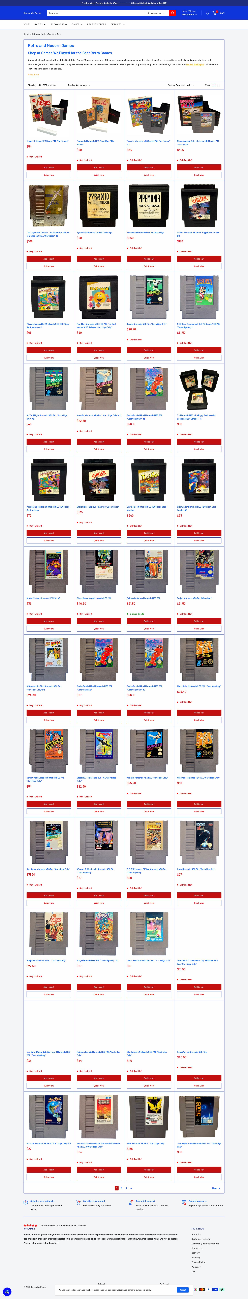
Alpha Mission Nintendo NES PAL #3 (43, 598)
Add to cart (48, 167)
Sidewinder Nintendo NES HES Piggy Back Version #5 (196, 508)
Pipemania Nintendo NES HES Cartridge (145, 232)
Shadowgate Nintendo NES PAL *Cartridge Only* (147, 1053)
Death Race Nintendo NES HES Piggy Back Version (146, 508)
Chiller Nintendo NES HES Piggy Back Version (98, 506)
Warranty (196, 1266)
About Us (196, 1234)
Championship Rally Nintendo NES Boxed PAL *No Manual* (198, 143)
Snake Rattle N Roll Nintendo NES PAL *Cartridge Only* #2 (145, 688)
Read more (33, 74)
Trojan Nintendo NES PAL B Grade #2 (194, 598)
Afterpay (195, 1257)
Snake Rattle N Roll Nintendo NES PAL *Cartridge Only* (95, 688)
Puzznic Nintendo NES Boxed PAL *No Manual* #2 (148, 143)
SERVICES (116, 24)
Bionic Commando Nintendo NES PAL (94, 598)
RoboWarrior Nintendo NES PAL (192, 1052)
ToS (193, 1271)
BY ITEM (38, 24)
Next (214, 1188)
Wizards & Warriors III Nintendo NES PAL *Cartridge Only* (96, 871)
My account (188, 14)
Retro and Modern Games (43, 34)
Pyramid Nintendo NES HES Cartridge (94, 232)
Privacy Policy (198, 1262)
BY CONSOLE (57, 24)
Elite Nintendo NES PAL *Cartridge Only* (146, 1143)
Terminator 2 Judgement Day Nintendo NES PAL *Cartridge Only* (197, 962)
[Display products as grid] (214, 85)
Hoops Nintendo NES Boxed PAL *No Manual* (47, 141)
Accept (183, 1290)
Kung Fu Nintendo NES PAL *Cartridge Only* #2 (99, 415)
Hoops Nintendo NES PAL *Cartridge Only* (46, 960)
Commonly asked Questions (205, 1243)
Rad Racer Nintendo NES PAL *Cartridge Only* (48, 869)
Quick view (49, 175)
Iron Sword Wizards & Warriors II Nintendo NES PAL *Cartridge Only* (48, 1053)
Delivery (195, 1252)
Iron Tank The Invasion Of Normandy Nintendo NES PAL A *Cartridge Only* (98, 1145)
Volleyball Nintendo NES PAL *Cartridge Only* (198, 777)
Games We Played (195, 64)
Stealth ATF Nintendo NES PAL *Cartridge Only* (96, 779)
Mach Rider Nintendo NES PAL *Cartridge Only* (199, 686)
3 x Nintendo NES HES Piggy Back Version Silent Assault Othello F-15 (196, 417)
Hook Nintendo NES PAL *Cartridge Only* (196, 869)
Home (26, 34)
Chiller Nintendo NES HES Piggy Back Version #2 (198, 234)
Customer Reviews (200, 1238)
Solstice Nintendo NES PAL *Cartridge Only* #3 (49, 1143)
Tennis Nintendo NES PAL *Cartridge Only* (146, 324)
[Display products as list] (218, 85)
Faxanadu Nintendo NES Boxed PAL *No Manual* (95, 143)
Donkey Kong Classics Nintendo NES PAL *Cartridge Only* (45, 779)
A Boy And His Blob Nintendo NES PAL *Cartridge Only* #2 (44, 688)
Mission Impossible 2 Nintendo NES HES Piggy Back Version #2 (48, 326)
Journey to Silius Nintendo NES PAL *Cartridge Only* (199, 1145)
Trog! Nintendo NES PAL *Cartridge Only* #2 (97, 960)
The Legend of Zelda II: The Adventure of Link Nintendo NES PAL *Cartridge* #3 (48, 234)
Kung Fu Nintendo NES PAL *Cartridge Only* (147, 777)
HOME (26, 24)
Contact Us (197, 1248)
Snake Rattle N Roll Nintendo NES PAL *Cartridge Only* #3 (145, 417)
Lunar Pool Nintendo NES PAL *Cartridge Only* (148, 960)
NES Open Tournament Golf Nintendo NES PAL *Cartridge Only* (198, 326)
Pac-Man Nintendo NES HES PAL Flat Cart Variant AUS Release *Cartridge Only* (96, 326)
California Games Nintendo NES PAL (144, 598)
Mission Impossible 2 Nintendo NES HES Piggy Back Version (48, 508)
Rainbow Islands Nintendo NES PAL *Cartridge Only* (98, 1053)
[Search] (172, 13)
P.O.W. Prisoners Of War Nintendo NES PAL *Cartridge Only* (147, 871)
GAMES (75, 24)
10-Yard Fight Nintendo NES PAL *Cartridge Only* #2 (47, 417)
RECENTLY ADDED (96, 24)
